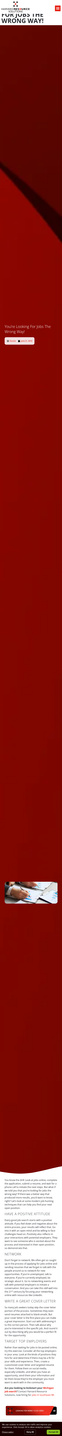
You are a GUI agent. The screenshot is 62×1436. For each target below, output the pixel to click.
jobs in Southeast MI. (43, 1395)
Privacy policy (8, 1432)
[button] (58, 8)
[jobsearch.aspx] (31, 1416)
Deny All (30, 1432)
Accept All (53, 1432)
